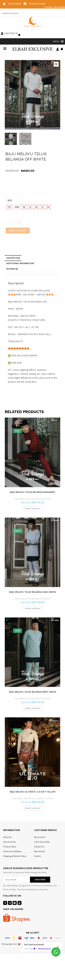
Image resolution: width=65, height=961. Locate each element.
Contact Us (39, 846)
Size (9, 200)
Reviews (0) (12, 269)
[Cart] (18, 33)
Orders (37, 856)
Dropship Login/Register (54, 7)
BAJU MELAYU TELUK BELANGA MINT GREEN (32, 691)
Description (13, 258)
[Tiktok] (19, 903)
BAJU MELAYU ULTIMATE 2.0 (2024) (38, 798)
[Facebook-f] (5, 903)
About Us (7, 837)
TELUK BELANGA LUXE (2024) (38, 498)
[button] (56, 41)
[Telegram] (15, 903)
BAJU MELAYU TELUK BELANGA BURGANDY (32, 492)
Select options (32, 508)
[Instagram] (10, 903)
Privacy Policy (9, 846)
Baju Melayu (20, 498)
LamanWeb (32, 946)
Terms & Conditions (12, 851)
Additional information (20, 263)
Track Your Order (42, 841)
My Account (39, 837)
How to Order (9, 841)
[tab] (32, 258)
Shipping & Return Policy (14, 856)
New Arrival (39, 851)
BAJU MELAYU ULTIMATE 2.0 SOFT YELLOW (32, 791)
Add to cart (18, 230)
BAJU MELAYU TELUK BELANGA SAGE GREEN (32, 591)
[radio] (17, 207)
